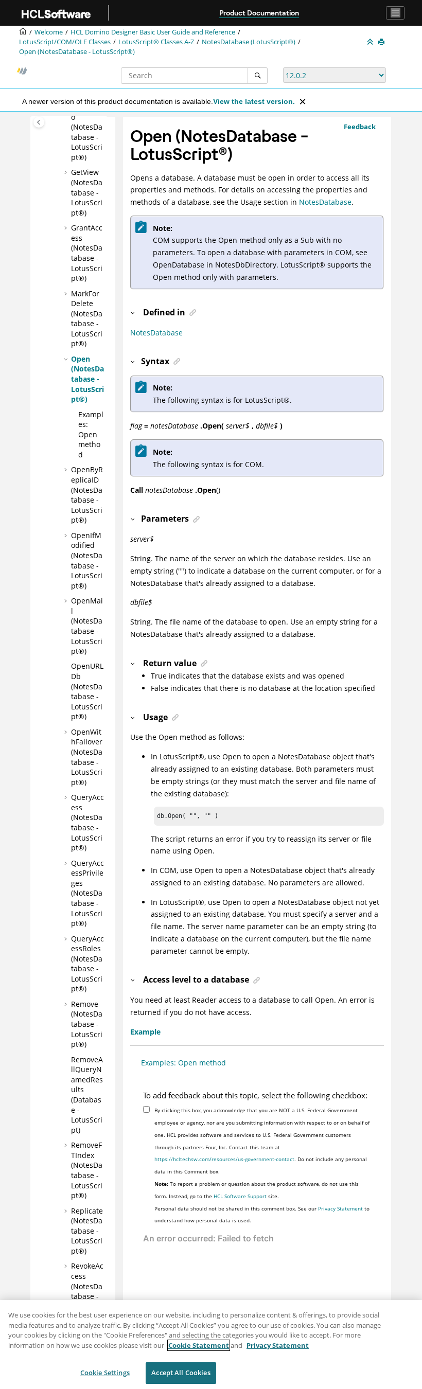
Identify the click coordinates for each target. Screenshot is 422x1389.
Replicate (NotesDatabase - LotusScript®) (87, 1231)
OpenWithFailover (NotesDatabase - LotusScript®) (86, 757)
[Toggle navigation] (395, 13)
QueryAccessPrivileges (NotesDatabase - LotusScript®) (87, 893)
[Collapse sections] (371, 42)
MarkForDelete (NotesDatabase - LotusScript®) (86, 319)
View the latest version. (254, 101)
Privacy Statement (340, 1208)
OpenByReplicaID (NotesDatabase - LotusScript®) (87, 495)
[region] (211, 1344)
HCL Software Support (240, 1196)
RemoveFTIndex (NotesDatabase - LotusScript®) (86, 1170)
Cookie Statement (198, 1345)
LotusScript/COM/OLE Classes (65, 42)
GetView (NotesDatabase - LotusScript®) (86, 192)
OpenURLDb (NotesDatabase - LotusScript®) (87, 691)
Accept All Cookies (180, 1372)
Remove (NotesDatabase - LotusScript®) (86, 1024)
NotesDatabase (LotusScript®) (248, 42)
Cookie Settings (105, 1372)
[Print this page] (382, 42)
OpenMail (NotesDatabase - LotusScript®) (87, 626)
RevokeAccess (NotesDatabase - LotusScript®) (87, 1291)
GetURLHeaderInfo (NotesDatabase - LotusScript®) (86, 127)
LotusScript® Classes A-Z (156, 42)
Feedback (360, 126)
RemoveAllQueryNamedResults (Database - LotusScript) (87, 1095)
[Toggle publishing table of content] (38, 122)
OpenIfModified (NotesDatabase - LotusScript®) (86, 560)
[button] (67, 172)
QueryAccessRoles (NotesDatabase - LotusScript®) (87, 964)
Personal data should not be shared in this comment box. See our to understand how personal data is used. (262, 1214)
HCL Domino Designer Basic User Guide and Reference (153, 32)
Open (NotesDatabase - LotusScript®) (77, 51)
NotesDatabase (325, 202)
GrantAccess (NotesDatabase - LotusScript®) (86, 253)
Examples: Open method (90, 434)
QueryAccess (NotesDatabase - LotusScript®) (87, 822)
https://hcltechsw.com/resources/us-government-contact (224, 1159)
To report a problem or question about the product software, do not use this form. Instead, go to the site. (256, 1190)
